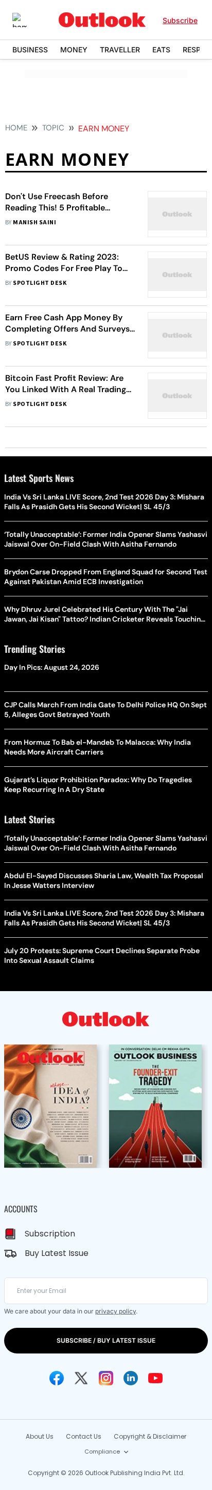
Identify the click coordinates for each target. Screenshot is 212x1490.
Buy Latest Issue (57, 1253)
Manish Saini (34, 222)
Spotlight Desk (39, 283)
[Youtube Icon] (155, 1378)
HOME (16, 128)
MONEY (73, 49)
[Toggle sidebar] (27, 20)
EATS (161, 49)
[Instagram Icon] (106, 1378)
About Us (40, 1436)
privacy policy (115, 1311)
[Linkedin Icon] (130, 1378)
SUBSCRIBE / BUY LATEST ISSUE (106, 1340)
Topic (53, 128)
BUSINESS (30, 49)
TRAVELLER (120, 49)
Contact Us (83, 1436)
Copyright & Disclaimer (150, 1436)
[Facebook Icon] (56, 1378)
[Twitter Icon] (81, 1378)
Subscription (50, 1234)
